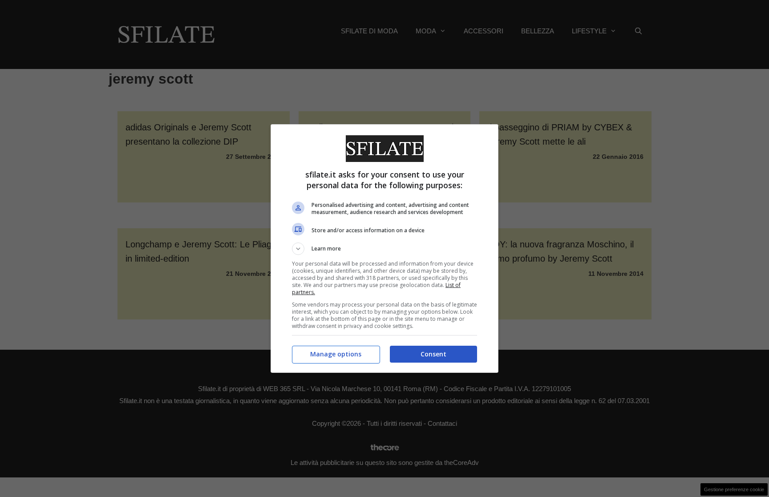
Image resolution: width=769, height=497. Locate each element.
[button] (384, 248)
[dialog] (384, 248)
